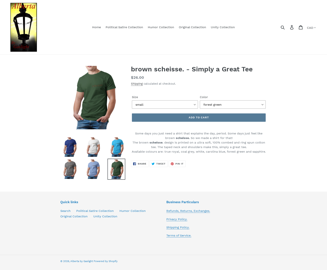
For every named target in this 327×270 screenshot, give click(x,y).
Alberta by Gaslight (82, 261)
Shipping (137, 83)
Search (65, 211)
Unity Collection (105, 216)
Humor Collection (132, 211)
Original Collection (74, 216)
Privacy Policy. (176, 219)
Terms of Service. (178, 235)
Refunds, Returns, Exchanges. (188, 211)
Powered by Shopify (106, 261)
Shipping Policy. (177, 227)
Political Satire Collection (95, 211)
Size (135, 97)
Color (204, 97)
